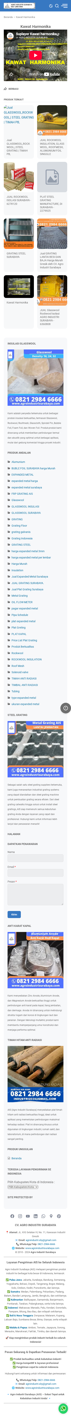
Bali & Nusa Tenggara (21, 1315)
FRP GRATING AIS (22, 493)
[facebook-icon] (12, 1216)
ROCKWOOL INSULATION (27, 659)
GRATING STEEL (21, 544)
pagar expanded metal (25, 608)
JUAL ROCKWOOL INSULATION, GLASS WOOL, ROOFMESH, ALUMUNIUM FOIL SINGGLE (52, 147)
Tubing (16, 691)
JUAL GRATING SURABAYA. (28, 583)
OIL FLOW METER (22, 602)
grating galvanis (21, 531)
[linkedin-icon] (35, 1216)
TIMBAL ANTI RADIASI (25, 685)
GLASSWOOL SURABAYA (26, 512)
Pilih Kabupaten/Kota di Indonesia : (31, 1182)
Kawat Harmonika (17, 302)
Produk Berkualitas (23, 646)
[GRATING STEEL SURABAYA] (19, 234)
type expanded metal (24, 697)
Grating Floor (19, 525)
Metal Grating (20, 595)
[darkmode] (51, 5)
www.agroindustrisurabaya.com (42, 1248)
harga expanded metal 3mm (28, 551)
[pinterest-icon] (59, 1216)
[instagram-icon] (20, 1216)
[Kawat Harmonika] (19, 286)
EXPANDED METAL (23, 474)
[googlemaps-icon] (51, 1216)
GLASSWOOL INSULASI (25, 506)
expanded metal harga (25, 480)
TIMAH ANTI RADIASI (24, 678)
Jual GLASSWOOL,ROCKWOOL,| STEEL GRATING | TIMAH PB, (18, 147)
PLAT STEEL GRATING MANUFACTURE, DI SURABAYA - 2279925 (51, 203)
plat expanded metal (23, 621)
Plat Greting (19, 627)
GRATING (17, 519)
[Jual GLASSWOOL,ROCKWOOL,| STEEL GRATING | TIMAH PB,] (19, 120)
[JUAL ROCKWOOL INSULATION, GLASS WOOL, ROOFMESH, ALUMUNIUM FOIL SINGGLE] (52, 120)
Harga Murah (19, 563)
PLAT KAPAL (19, 634)
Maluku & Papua (18, 1327)
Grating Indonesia (22, 538)
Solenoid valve (20, 672)
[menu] (64, 6)
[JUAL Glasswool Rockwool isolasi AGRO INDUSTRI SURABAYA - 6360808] (52, 290)
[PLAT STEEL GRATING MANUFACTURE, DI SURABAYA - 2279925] (52, 177)
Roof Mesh (18, 665)
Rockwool (17, 653)
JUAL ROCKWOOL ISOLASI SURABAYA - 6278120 (19, 200)
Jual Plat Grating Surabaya (27, 589)
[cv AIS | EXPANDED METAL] (19, 6)
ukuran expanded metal (25, 704)
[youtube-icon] (28, 1216)
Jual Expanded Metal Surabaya (30, 576)
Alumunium (18, 461)
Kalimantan (17, 1299)
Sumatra (15, 1291)
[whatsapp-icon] (43, 1216)
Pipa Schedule (20, 614)
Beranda (17, 1158)
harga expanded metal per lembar (31, 557)
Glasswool (18, 500)
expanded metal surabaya (27, 487)
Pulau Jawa (15, 1279)
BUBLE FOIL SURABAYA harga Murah (33, 468)
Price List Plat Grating (24, 640)
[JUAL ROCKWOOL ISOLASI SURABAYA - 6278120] (19, 177)
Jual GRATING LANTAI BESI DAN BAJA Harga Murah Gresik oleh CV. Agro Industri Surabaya (51, 260)
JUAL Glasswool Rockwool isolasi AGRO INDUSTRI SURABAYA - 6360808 (49, 317)
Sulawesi (13, 1307)
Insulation (17, 570)
